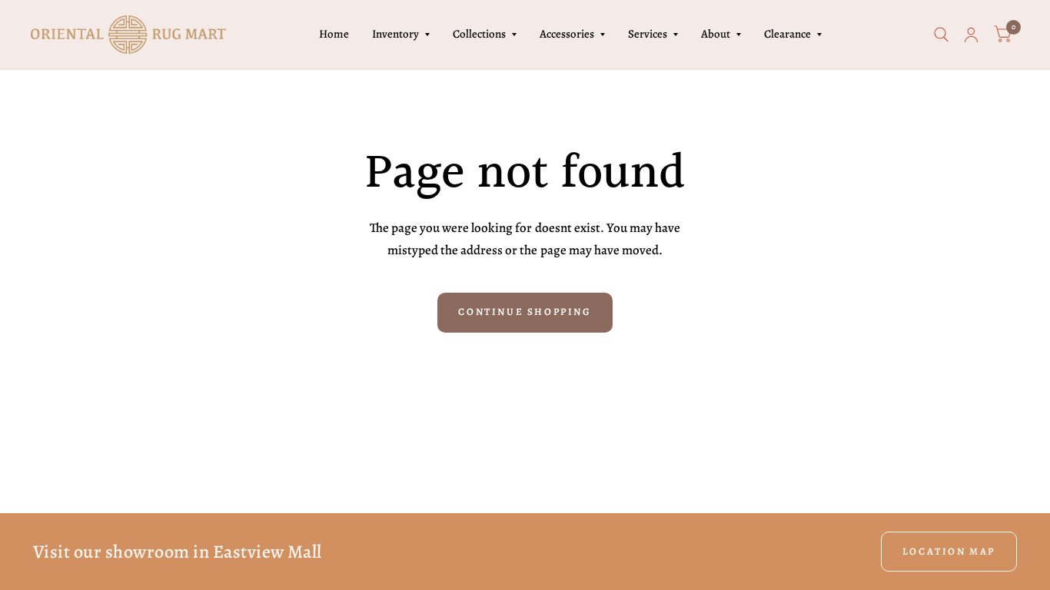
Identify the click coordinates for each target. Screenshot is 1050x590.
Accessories (567, 33)
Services (647, 33)
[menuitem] (334, 34)
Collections (479, 33)
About (715, 33)
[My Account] (971, 34)
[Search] (941, 34)
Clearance (787, 33)
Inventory (395, 33)
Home (334, 33)
